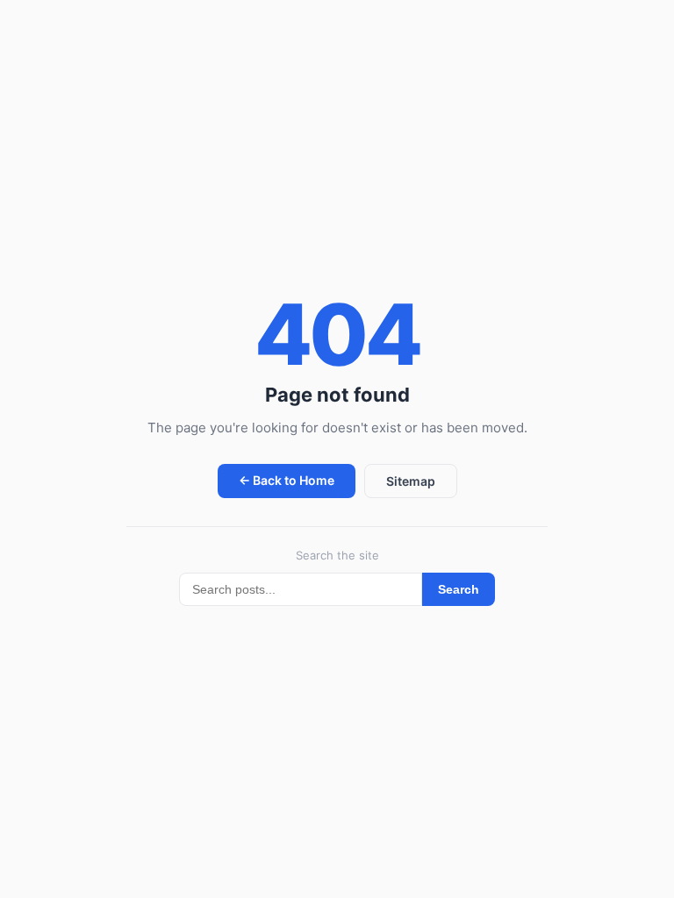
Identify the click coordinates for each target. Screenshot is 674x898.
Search (458, 589)
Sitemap (410, 481)
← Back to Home (286, 480)
